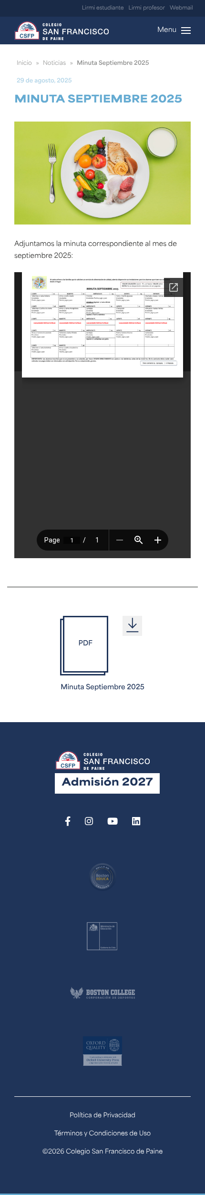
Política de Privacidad (102, 1116)
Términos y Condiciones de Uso (102, 1134)
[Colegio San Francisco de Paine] (61, 30)
